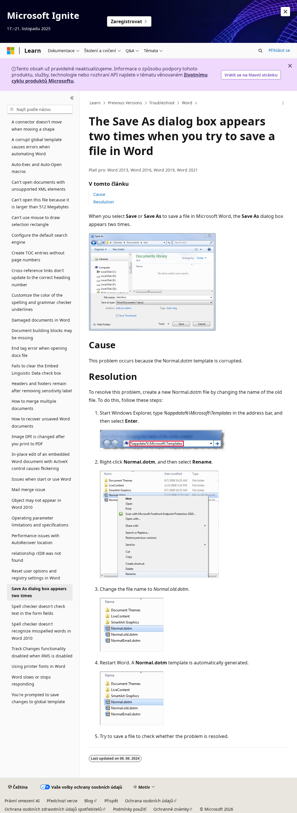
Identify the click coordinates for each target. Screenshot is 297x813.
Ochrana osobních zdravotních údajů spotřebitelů (53, 809)
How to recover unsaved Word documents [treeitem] (41, 422)
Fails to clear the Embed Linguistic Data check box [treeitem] (36, 369)
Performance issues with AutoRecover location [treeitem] (35, 539)
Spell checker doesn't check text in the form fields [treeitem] (38, 610)
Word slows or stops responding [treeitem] (31, 680)
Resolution (103, 202)
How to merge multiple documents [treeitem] (34, 404)
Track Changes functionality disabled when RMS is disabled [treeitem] (42, 652)
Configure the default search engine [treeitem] (40, 238)
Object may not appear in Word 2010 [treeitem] (36, 503)
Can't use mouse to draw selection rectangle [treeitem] (36, 221)
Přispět (111, 800)
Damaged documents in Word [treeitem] (41, 320)
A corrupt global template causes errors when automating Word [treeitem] (37, 146)
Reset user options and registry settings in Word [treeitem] (36, 574)
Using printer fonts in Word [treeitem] (38, 666)
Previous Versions (125, 103)
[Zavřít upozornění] (285, 11)
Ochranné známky (171, 809)
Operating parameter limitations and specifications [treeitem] (40, 521)
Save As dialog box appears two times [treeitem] (39, 592)
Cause (99, 194)
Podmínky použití (129, 809)
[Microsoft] (11, 50)
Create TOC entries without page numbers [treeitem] (38, 256)
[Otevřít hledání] (260, 50)
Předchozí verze (62, 800)
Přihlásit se (279, 50)
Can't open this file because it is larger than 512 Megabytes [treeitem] (40, 203)
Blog (88, 800)
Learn (95, 103)
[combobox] (40, 109)
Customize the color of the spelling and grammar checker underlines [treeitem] (42, 302)
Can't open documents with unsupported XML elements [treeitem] (39, 185)
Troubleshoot (162, 103)
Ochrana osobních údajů (149, 800)
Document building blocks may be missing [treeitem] (42, 334)
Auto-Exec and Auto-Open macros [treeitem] (37, 168)
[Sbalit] (72, 98)
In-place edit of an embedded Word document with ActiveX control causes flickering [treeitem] (41, 461)
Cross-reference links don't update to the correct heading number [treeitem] (41, 277)
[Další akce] (283, 103)
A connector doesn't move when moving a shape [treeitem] (37, 125)
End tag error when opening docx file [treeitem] (39, 351)
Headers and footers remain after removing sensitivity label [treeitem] (42, 387)
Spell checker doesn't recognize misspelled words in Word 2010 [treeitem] (41, 631)
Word (187, 103)
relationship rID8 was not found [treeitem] (36, 556)
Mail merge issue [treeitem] (28, 489)
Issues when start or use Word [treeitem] (41, 479)
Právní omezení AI (22, 800)
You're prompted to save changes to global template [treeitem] (38, 698)
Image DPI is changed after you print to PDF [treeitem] (38, 440)
